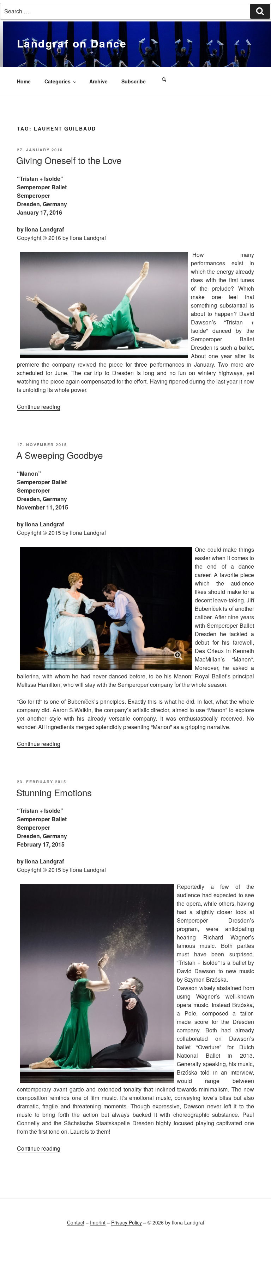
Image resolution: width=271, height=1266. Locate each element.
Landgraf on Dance (72, 43)
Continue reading (38, 407)
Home (24, 81)
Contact (75, 1222)
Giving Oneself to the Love (68, 159)
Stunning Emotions (54, 792)
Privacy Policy (126, 1222)
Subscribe (133, 81)
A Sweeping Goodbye (59, 454)
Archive (98, 81)
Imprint (98, 1222)
